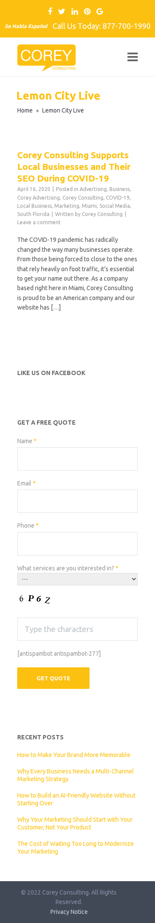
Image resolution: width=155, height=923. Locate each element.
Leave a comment (39, 222)
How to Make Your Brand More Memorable (73, 754)
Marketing (66, 206)
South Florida (33, 214)
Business (119, 189)
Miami (89, 206)
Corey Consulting (82, 197)
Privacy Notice (69, 911)
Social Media (114, 206)
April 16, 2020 (33, 189)
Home (25, 110)
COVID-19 (118, 197)
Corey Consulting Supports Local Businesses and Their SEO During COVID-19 (73, 167)
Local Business (34, 206)
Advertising (93, 189)
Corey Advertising (38, 197)
